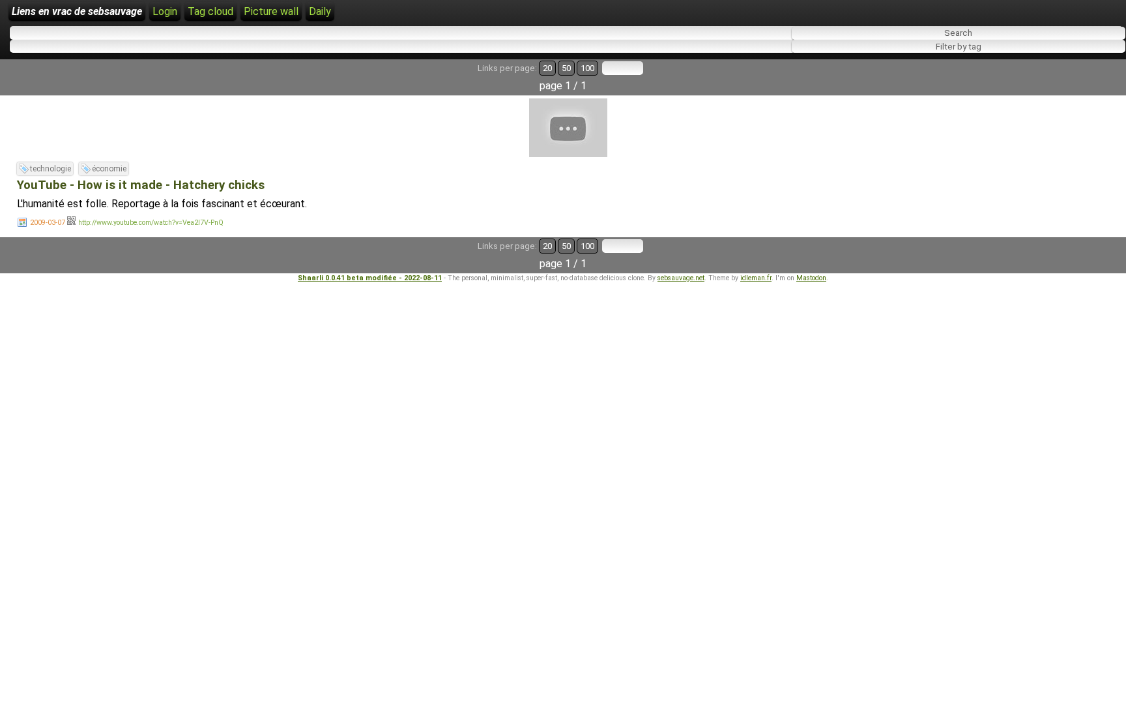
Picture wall (271, 11)
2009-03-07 (47, 222)
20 (547, 68)
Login (164, 11)
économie (109, 168)
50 (566, 68)
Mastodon (811, 278)
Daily (320, 11)
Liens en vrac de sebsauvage (77, 11)
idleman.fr (756, 278)
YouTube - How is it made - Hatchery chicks (141, 185)
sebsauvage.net (680, 278)
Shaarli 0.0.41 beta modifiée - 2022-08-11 (370, 278)
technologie (50, 168)
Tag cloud (210, 11)
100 (587, 68)
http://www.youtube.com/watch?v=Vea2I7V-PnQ (151, 222)
